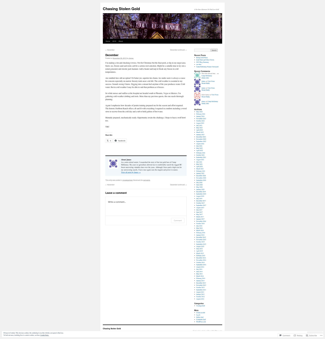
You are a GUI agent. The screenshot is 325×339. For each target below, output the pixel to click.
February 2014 (200, 278)
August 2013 (200, 292)
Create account (200, 312)
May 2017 (199, 214)
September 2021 (201, 157)
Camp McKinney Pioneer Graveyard (207, 67)
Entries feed (199, 317)
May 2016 (199, 228)
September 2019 (201, 194)
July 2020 (199, 182)
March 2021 (200, 169)
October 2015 (200, 242)
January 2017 (200, 219)
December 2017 (201, 201)
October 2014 (200, 262)
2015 (114, 41)
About (121, 41)
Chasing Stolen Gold (121, 8)
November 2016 (201, 221)
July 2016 (199, 226)
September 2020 (201, 180)
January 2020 (200, 189)
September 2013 (201, 290)
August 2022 (200, 144)
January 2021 (200, 173)
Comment (178, 220)
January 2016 (200, 235)
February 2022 (200, 153)
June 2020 (199, 185)
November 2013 (201, 285)
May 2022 (199, 148)
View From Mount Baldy (208, 82)
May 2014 (199, 274)
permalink (146, 180)
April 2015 (199, 251)
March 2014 (200, 276)
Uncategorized (127, 180)
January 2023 (200, 134)
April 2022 (199, 150)
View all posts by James (131, 172)
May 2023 (199, 128)
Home (108, 41)
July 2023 (199, 125)
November (110, 50)
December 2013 (201, 283)
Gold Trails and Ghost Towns (205, 60)
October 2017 (200, 203)
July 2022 (199, 146)
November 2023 (201, 118)
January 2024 (200, 116)
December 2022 (201, 137)
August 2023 (200, 123)
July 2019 (199, 198)
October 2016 (200, 223)
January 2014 (200, 281)
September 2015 (201, 244)
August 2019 (200, 196)
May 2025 (199, 112)
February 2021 (200, 171)
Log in (198, 315)
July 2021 (199, 162)
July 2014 (199, 269)
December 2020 (201, 176)
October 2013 (200, 287)
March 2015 (200, 253)
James (131, 58)
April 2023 (199, 130)
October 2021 (200, 155)
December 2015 (201, 237)
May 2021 (199, 164)
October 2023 (200, 121)
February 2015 (200, 255)
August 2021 (200, 160)
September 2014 (201, 265)
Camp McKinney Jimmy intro (207, 77)
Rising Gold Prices (202, 57)
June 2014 (199, 271)
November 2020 (201, 178)
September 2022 (201, 141)
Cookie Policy (44, 335)
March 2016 (200, 230)
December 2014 (201, 258)
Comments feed (201, 319)
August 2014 (200, 267)
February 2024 (200, 114)
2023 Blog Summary (202, 62)
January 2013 (200, 294)
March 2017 (200, 217)
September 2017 (201, 205)
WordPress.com (201, 322)
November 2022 (201, 139)
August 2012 (200, 299)
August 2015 (200, 246)
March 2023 (200, 132)
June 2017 (199, 212)
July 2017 (199, 210)
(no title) (198, 64)
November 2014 (201, 260)
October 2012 (200, 296)
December (111, 55)
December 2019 (201, 191)
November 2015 (201, 239)
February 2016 (200, 233)
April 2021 (199, 166)
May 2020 (199, 187)
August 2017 (200, 207)
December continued (178, 50)
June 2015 (199, 249)
